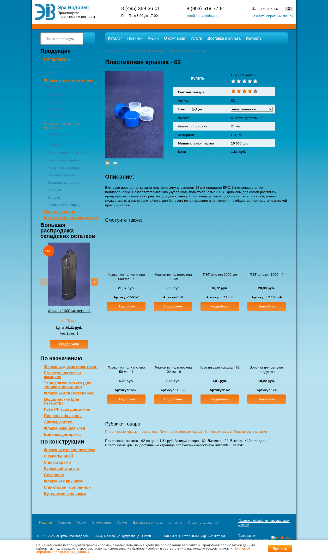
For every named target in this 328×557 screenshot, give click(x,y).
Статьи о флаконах (203, 522)
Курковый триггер (61, 469)
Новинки (135, 38)
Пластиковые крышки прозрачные (131, 431)
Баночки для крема (62, 434)
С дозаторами (57, 462)
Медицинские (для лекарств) (61, 401)
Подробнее (69, 344)
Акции (153, 38)
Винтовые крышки (219, 431)
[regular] (244, 81)
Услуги (196, 38)
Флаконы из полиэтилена (68, 80)
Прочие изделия (59, 212)
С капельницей (58, 456)
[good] (249, 81)
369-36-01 (140, 8)
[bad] (233, 81)
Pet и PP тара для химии (67, 409)
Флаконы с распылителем (69, 450)
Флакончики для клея (64, 428)
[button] (94, 282)
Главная (45, 522)
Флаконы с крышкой (64, 481)
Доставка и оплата (224, 38)
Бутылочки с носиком (65, 494)
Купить (198, 78)
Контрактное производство (70, 218)
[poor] (238, 81)
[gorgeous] (255, 81)
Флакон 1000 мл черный (69, 311)
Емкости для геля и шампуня (62, 375)
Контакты (254, 38)
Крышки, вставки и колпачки (62, 126)
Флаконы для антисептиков (70, 367)
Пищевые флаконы (63, 416)
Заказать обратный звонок (272, 16)
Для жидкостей (58, 422)
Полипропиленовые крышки (181, 431)
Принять (280, 549)
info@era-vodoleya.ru (203, 16)
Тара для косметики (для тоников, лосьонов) (67, 385)
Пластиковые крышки (250, 431)
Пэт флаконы (57, 59)
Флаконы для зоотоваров (69, 393)
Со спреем (54, 475)
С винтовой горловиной (67, 487)
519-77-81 (206, 8)
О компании (174, 38)
